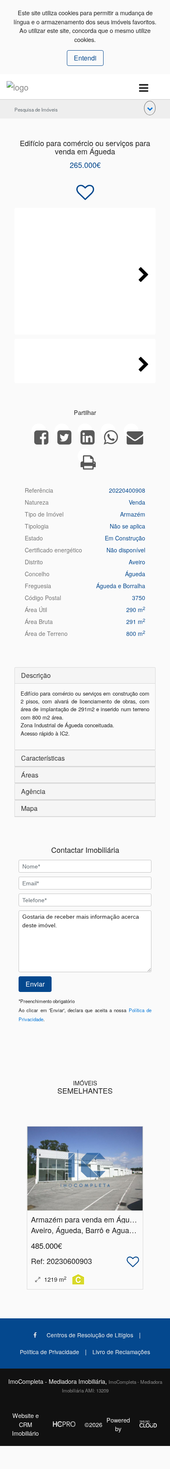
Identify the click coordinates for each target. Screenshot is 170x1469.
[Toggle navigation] (143, 88)
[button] (150, 108)
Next (141, 273)
